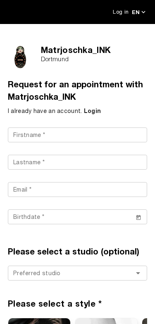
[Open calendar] (138, 217)
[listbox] (77, 273)
